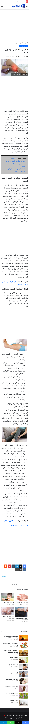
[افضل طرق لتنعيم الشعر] (23, 681)
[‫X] (20, 566)
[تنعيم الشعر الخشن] (23, 660)
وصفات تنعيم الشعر (20, 1)
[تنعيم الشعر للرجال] (23, 667)
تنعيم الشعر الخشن (13, 658)
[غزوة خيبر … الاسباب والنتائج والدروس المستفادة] (23, 638)
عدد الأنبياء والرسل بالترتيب (11, 694)
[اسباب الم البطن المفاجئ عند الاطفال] (7, 611)
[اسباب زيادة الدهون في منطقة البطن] (21, 612)
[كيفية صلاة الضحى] (23, 703)
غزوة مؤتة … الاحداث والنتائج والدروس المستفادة (11, 651)
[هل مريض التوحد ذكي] (7, 597)
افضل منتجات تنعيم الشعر (11, 686)
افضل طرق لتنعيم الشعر (12, 679)
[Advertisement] (14, 25)
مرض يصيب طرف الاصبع (22, 603)
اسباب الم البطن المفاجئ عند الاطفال (8, 617)
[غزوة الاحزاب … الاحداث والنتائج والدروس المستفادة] (23, 645)
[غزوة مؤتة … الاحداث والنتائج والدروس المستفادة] (23, 653)
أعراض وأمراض (18, 42)
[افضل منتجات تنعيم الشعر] (23, 688)
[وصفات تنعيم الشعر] (23, 674)
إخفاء (13, 158)
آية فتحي (25, 56)
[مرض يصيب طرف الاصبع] (21, 597)
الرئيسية (25, 42)
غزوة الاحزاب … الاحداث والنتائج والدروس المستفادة (10, 644)
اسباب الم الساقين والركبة (19, 525)
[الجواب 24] (18, 6)
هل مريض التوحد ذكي (8, 603)
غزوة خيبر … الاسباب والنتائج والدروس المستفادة (11, 637)
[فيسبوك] (24, 566)
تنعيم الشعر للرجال (13, 665)
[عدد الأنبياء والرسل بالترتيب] (23, 696)
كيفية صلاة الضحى (13, 701)
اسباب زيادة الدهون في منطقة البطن (22, 619)
